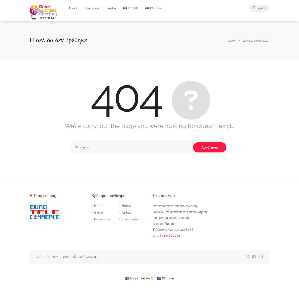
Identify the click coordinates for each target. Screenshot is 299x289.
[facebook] (254, 256)
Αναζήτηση (209, 147)
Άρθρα (112, 8)
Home (98, 206)
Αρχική (72, 8)
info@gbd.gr (171, 235)
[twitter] (247, 256)
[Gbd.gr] (43, 12)
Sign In (261, 8)
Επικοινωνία (92, 8)
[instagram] (260, 256)
